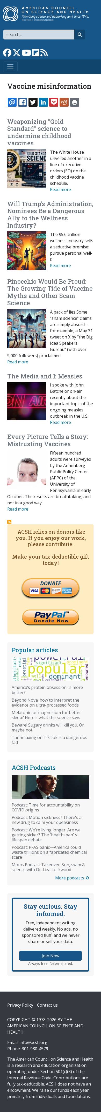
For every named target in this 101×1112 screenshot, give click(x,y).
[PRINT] (74, 102)
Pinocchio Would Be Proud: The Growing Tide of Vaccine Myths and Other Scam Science (50, 292)
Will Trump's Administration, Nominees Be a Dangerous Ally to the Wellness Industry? (50, 214)
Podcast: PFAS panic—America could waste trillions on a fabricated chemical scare (49, 852)
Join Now (50, 956)
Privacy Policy (20, 1005)
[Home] (48, 13)
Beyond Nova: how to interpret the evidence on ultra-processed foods (45, 702)
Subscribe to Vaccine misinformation (9, 522)
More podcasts (70, 878)
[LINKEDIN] (43, 102)
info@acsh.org (33, 1042)
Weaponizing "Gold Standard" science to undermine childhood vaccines (39, 132)
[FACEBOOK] (22, 102)
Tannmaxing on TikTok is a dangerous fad (49, 740)
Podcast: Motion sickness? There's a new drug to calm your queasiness (47, 820)
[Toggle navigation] (10, 67)
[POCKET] (53, 102)
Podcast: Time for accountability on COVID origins (46, 807)
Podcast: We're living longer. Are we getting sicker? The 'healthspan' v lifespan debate (46, 835)
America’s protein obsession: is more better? (47, 689)
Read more (60, 189)
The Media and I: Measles (44, 376)
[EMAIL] (12, 102)
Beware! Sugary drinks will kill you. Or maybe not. (48, 727)
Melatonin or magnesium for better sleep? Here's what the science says (46, 715)
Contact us (47, 1005)
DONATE (50, 583)
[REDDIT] (64, 102)
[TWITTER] (32, 102)
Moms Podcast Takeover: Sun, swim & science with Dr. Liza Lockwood (48, 867)
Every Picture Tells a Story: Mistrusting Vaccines (47, 440)
